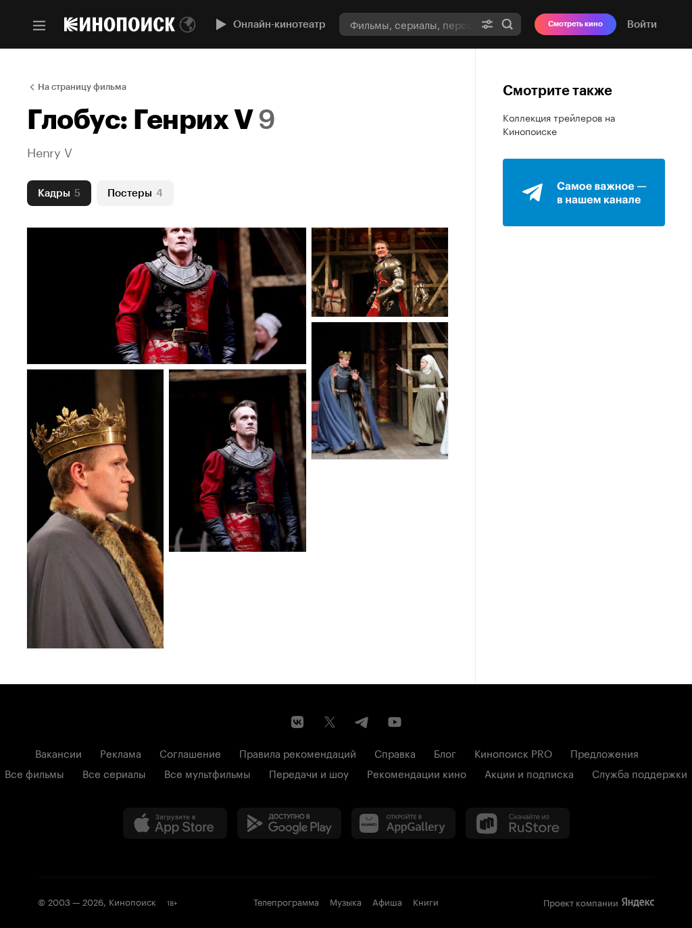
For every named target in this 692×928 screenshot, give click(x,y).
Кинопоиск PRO (513, 752)
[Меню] (39, 26)
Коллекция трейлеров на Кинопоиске (559, 123)
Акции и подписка (529, 773)
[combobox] (406, 24)
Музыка (346, 901)
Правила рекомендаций (297, 752)
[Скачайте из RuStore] (518, 823)
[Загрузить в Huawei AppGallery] (403, 823)
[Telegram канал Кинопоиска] (362, 722)
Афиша (387, 901)
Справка (395, 752)
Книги (426, 901)
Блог (445, 752)
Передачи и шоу (309, 773)
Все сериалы (114, 773)
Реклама (120, 752)
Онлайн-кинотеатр (279, 24)
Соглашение (190, 752)
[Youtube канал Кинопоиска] (395, 722)
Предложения (604, 752)
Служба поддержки (639, 773)
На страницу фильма (82, 87)
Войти (642, 24)
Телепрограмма (286, 901)
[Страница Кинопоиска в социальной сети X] (330, 722)
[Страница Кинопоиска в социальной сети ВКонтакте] (297, 722)
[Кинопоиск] (119, 24)
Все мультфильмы (207, 773)
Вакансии (58, 752)
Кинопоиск (132, 901)
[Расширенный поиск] (487, 24)
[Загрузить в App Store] (175, 823)
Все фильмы (34, 773)
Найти (507, 24)
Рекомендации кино (416, 773)
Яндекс (638, 902)
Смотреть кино (575, 24)
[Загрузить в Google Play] (289, 823)
